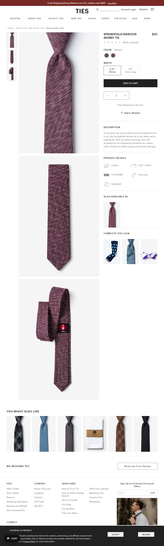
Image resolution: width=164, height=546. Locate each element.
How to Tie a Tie (70, 488)
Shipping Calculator (17, 501)
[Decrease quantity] (107, 95)
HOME (10, 28)
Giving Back (68, 508)
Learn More (112, 3)
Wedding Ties (96, 493)
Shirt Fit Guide (69, 500)
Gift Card (39, 501)
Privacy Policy (29, 541)
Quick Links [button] (69, 483)
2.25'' (112, 70)
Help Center (13, 488)
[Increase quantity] (125, 95)
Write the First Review (137, 466)
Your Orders (13, 493)
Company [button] (39, 483)
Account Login (129, 9)
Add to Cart (130, 83)
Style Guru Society (99, 488)
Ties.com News (70, 513)
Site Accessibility (16, 510)
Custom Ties (95, 497)
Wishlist (143, 9)
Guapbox (39, 493)
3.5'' (130, 70)
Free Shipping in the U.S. (130, 105)
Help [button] (9, 483)
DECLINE (146, 534)
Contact (38, 497)
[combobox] (109, 9)
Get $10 (38, 506)
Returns (11, 497)
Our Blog (66, 504)
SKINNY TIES (21, 28)
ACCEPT (115, 534)
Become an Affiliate (17, 506)
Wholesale (94, 501)
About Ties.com (42, 488)
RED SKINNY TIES (36, 28)
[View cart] (152, 9)
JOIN (152, 492)
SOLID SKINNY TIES (55, 28)
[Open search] (97, 9)
